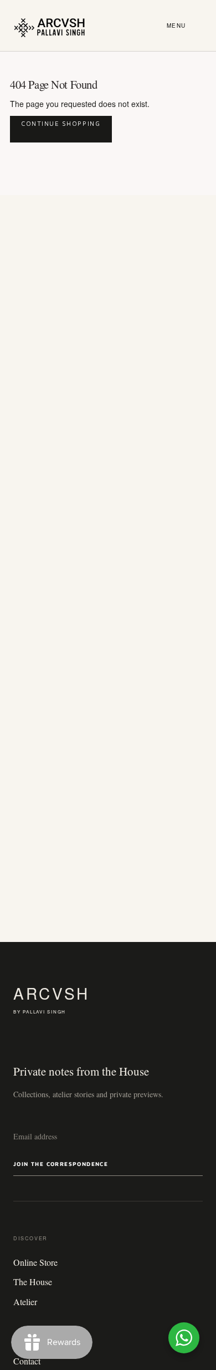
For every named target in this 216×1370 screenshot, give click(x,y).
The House (32, 1281)
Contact (26, 1361)
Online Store (35, 1262)
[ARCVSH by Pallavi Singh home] (49, 25)
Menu (176, 25)
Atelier (25, 1301)
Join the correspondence (60, 1163)
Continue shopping (61, 123)
